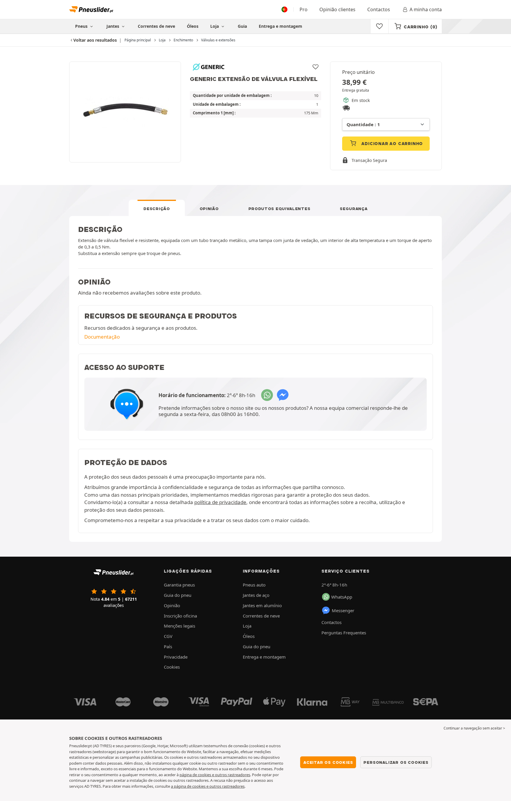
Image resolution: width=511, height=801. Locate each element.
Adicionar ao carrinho (391, 143)
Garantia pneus (179, 585)
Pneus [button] (82, 26)
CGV (168, 636)
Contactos (378, 9)
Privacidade (175, 657)
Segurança (353, 208)
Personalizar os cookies (395, 762)
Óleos (192, 26)
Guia (242, 26)
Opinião (209, 208)
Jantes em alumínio (262, 605)
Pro (304, 9)
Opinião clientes (337, 9)
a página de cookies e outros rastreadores (208, 786)
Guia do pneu (177, 595)
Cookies (172, 667)
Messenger (343, 610)
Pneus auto (254, 585)
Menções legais (179, 626)
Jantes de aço (256, 595)
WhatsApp (341, 597)
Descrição (156, 208)
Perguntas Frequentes (343, 633)
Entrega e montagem (280, 26)
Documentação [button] (102, 336)
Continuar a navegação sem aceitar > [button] (474, 728)
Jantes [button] (113, 26)
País (168, 646)
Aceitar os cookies (328, 762)
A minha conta (426, 9)
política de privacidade (220, 502)
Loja (215, 26)
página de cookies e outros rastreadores (215, 774)
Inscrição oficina (180, 616)
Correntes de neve (156, 26)
